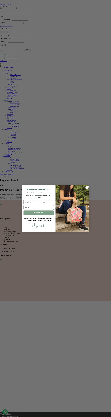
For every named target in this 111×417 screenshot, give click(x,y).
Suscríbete (38, 213)
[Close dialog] (87, 187)
